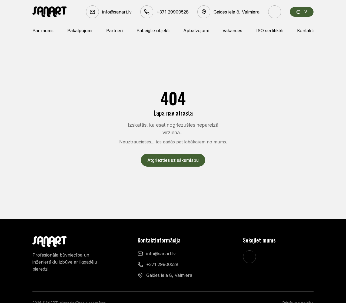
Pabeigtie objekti (153, 30)
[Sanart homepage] (49, 11)
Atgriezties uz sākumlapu (173, 160)
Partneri (114, 30)
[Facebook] (274, 11)
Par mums (43, 30)
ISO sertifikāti (269, 30)
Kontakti (305, 30)
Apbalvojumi (196, 30)
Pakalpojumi (79, 30)
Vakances (232, 30)
